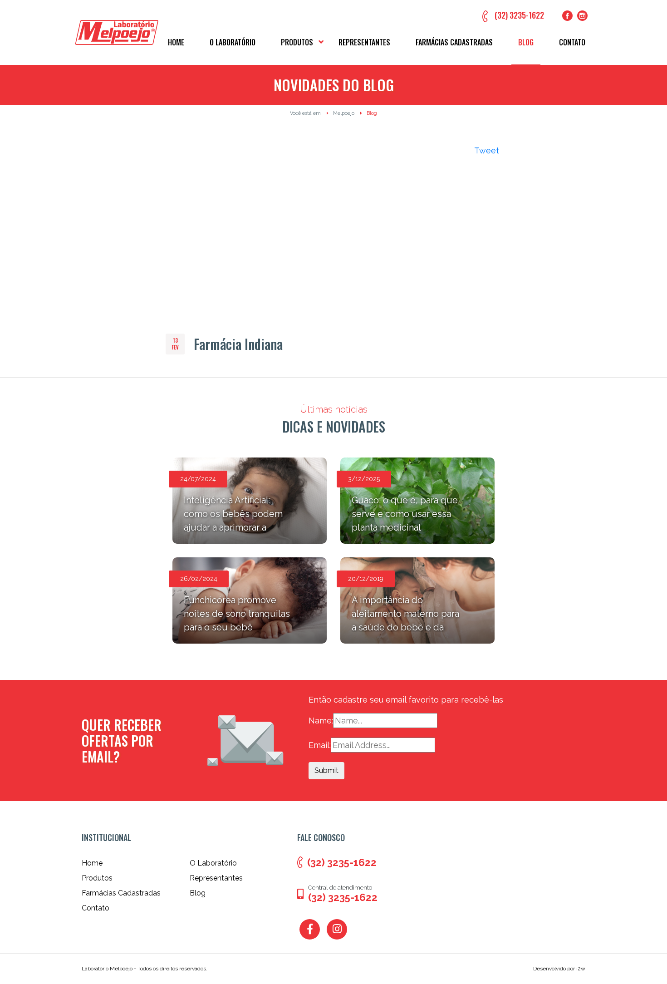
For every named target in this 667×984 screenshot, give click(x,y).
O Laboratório (232, 42)
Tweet (486, 150)
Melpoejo (343, 113)
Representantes (364, 42)
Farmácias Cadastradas (454, 42)
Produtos (297, 42)
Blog (526, 42)
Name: (321, 720)
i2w (580, 968)
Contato (572, 42)
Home (176, 42)
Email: (320, 745)
